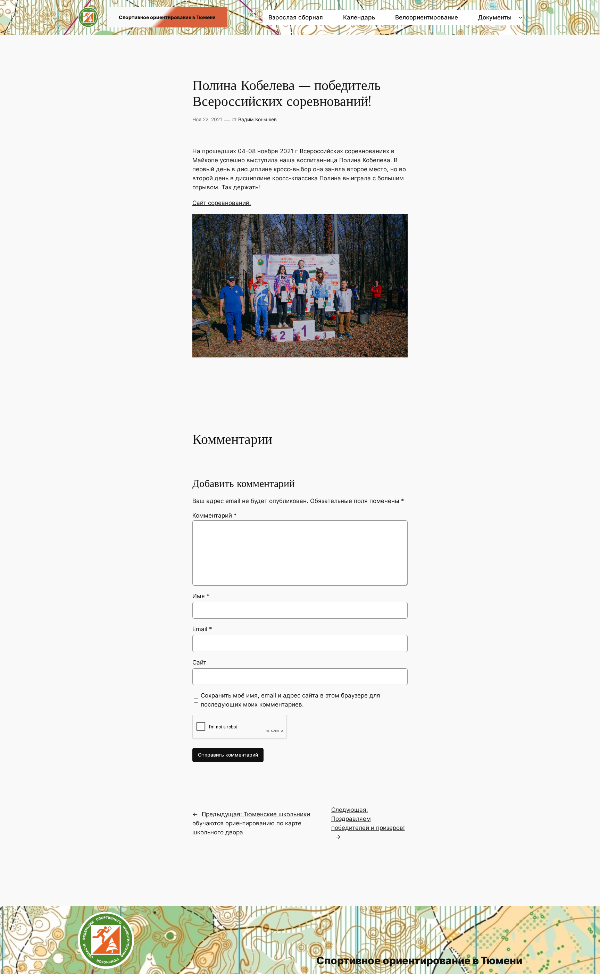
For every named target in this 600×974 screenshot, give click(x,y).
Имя (201, 596)
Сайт (199, 662)
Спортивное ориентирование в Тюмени (167, 17)
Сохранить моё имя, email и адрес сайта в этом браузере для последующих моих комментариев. (290, 700)
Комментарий (214, 515)
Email (202, 629)
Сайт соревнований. (221, 202)
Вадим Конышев (257, 119)
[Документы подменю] (520, 17)
